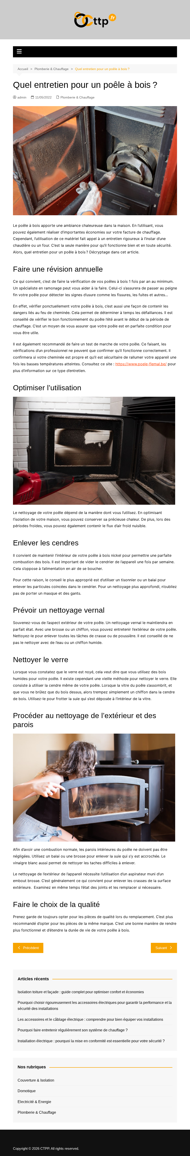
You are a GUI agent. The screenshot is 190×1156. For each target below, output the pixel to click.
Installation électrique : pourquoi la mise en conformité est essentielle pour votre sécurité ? (91, 1041)
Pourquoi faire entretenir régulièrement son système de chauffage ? (73, 1030)
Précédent (31, 948)
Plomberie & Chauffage (77, 97)
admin (21, 97)
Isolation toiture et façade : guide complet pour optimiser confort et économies (81, 992)
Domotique (27, 1091)
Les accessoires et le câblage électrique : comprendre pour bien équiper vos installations (90, 1019)
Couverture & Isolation (36, 1080)
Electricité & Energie (34, 1102)
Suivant (161, 948)
